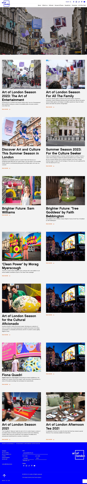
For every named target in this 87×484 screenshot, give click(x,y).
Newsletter (68, 5)
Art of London (59, 431)
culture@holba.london (7, 464)
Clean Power (25, 272)
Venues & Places (59, 5)
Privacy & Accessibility (8, 443)
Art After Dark (82, 5)
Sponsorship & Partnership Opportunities (28, 443)
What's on (45, 5)
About (39, 5)
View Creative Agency (36, 477)
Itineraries (74, 5)
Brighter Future (18, 270)
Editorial (51, 5)
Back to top (6, 480)
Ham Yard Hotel (68, 431)
